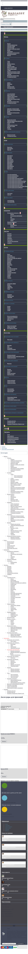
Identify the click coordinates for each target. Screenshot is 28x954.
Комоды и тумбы (10, 66)
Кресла (8, 85)
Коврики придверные (11, 357)
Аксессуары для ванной (10, 366)
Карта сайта (8, 828)
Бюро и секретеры (11, 95)
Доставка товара (11, 440)
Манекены (9, 363)
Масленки (9, 263)
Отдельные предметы (11, 54)
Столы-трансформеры (7, 897)
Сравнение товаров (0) (6, 706)
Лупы (8, 346)
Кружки (8, 285)
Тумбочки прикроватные (12, 45)
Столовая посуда (9, 251)
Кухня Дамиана (10, 161)
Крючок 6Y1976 (4, 769)
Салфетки (9, 243)
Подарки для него (11, 421)
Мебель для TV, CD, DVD (12, 67)
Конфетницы (9, 259)
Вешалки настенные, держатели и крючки (15, 356)
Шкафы (8, 50)
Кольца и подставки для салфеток (14, 258)
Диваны (8, 82)
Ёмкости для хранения (11, 325)
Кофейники (9, 294)
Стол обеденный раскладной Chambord (15, 178)
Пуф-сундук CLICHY (6, 856)
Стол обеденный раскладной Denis (14, 179)
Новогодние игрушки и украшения (13, 412)
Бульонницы (9, 255)
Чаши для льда (10, 318)
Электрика (9, 223)
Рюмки (8, 307)
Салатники (9, 271)
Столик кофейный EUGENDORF (9, 847)
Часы (5, 386)
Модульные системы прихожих (13, 110)
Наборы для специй (11, 327)
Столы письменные (11, 93)
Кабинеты (7, 91)
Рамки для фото (10, 398)
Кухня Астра (9, 147)
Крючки (8, 372)
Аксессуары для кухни (10, 204)
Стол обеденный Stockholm (12, 175)
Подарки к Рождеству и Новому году (15, 424)
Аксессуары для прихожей (11, 352)
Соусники (9, 274)
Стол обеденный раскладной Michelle (15, 187)
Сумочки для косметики (12, 241)
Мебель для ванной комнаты (12, 132)
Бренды (7, 830)
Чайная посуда (8, 280)
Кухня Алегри (10, 155)
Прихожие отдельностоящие (13, 108)
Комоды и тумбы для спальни (13, 49)
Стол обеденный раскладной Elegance (15, 183)
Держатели (9, 370)
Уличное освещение (11, 222)
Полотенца (9, 240)
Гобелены (9, 238)
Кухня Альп (9, 157)
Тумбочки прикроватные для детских (14, 121)
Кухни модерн (8, 152)
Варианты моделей (11, 134)
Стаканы (9, 309)
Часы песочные (10, 391)
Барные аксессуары (9, 313)
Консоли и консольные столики (13, 71)
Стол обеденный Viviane (12, 177)
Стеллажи (9, 74)
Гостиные (6, 58)
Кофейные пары (10, 296)
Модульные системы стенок (13, 75)
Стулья (8, 62)
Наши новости (10, 436)
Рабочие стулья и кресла (12, 96)
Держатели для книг (11, 349)
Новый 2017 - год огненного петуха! (10, 891)
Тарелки (8, 276)
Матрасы (9, 55)
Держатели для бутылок (12, 317)
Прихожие (7, 106)
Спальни (6, 40)
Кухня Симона (10, 148)
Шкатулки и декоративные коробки (14, 402)
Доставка (7, 825)
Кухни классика (8, 144)
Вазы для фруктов (11, 257)
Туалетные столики (11, 46)
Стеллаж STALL (5, 838)
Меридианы (9, 84)
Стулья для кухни (9, 190)
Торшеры (12, 219)
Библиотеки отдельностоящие (13, 73)
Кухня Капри (9, 163)
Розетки (12, 226)
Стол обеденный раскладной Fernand (14, 185)
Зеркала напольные (11, 380)
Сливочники (9, 297)
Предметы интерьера (10, 394)
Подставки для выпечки (12, 268)
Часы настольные (10, 390)
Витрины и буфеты (11, 64)
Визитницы (9, 345)
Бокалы (8, 306)
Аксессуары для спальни (11, 360)
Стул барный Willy (10, 201)
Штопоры (9, 320)
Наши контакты (8, 826)
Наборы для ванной (11, 373)
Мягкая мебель (8, 80)
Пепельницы (9, 348)
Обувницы (9, 114)
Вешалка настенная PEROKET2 (8, 734)
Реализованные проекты (13, 437)
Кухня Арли (9, 158)
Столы (8, 61)
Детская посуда (8, 300)
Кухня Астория (10, 159)
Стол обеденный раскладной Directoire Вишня (16, 181)
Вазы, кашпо (9, 339)
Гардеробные (10, 51)
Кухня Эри (9, 149)
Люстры (12, 214)
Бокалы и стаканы (9, 303)
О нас (8, 434)
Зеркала (6, 377)
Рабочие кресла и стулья (12, 125)
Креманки (9, 260)
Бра (11, 217)
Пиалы (8, 266)
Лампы (11, 220)
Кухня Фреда (10, 168)
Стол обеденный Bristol (12, 174)
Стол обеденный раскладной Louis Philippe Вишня (17, 186)
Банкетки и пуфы (10, 47)
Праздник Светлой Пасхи (7, 878)
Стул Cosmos (9, 193)
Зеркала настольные (11, 383)
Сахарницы (9, 286)
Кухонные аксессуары (10, 323)
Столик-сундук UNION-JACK (8, 864)
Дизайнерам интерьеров (13, 439)
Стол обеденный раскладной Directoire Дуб (16, 182)
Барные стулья (8, 197)
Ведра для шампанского (12, 316)
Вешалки (9, 369)
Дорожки (9, 235)
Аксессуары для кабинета (11, 342)
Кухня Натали (10, 167)
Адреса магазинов (11, 442)
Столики (9, 70)
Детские (6, 117)
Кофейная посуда (9, 291)
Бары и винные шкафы (11, 69)
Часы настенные (10, 388)
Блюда (8, 254)
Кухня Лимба (10, 164)
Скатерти (9, 236)
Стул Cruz (9, 194)
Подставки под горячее (12, 328)
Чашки (8, 288)
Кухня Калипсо (10, 162)
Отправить (20, 943)
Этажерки (9, 277)
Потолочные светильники (16, 215)
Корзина (7, 829)
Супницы (9, 275)
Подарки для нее (11, 422)
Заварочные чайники (11, 283)
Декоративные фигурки (12, 397)
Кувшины (9, 262)
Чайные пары (10, 287)
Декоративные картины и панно (13, 399)
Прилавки (9, 65)
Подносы (9, 267)
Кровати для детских (11, 119)
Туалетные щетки (10, 374)
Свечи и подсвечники (10, 409)
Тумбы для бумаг (11, 97)
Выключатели (13, 225)
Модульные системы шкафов (13, 52)
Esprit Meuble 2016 (6, 884)
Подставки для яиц (11, 270)
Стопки (8, 310)
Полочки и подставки (10, 406)
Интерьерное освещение (13, 213)
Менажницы (9, 264)
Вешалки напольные (11, 355)
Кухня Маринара (10, 166)
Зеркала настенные (11, 381)
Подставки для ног (11, 88)
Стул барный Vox (10, 200)
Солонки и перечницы (11, 272)
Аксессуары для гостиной (11, 336)
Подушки (9, 233)
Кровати (9, 43)
